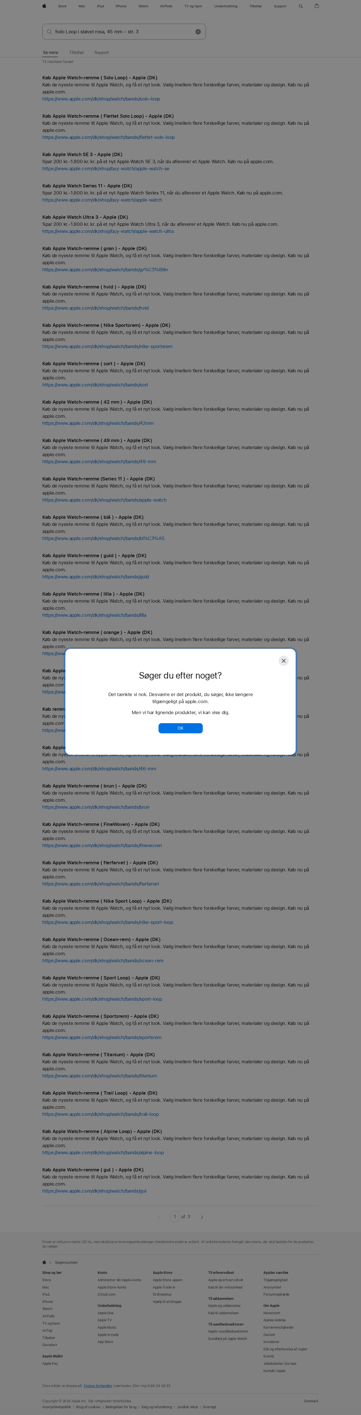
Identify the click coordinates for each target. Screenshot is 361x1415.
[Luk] (284, 661)
